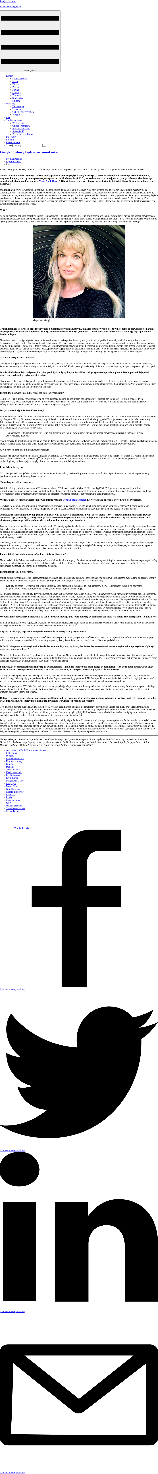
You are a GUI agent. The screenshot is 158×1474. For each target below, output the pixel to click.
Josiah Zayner (13, 769)
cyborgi (10, 755)
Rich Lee (10, 794)
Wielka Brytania (14, 805)
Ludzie (9, 76)
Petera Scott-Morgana (74, 499)
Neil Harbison (13, 789)
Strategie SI (18, 131)
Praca (15, 81)
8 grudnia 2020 (13, 161)
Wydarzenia (18, 123)
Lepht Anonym (13, 775)
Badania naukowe (21, 128)
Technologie (18, 106)
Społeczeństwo (19, 78)
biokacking (11, 753)
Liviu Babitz (12, 778)
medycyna (11, 783)
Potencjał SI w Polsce (22, 134)
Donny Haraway (14, 761)
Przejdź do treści (8, 1)
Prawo (15, 87)
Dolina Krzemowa (15, 758)
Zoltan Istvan (12, 811)
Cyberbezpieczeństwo (23, 112)
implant (9, 766)
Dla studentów (13, 142)
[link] (7, 828)
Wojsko (16, 114)
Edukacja (16, 92)
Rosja (9, 797)
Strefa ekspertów (14, 120)
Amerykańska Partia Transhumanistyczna (26, 750)
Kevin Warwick (14, 772)
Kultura (16, 100)
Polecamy (11, 137)
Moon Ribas (12, 786)
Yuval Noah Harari (49, 181)
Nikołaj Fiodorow (15, 791)
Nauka (15, 89)
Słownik (10, 139)
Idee (8, 117)
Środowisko (18, 98)
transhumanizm (13, 800)
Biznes (15, 84)
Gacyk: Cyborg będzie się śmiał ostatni (31, 152)
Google (9, 764)
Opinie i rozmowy (21, 125)
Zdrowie (16, 95)
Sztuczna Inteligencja (10, 6)
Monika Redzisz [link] (14, 158)
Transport (17, 109)
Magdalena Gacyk (15, 780)
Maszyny (10, 103)
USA (8, 803)
